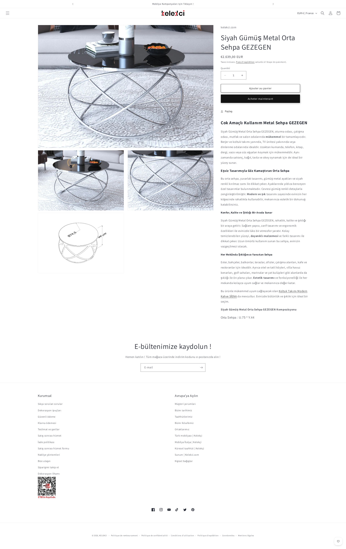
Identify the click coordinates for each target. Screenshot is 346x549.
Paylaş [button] (228, 111)
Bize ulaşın (44, 461)
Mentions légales (246, 535)
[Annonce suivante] (273, 4)
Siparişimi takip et (48, 467)
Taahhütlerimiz (183, 416)
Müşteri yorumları (185, 403)
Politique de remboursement (124, 535)
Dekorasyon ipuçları (49, 410)
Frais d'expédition (245, 62)
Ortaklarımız (182, 429)
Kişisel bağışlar (184, 461)
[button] (8, 13)
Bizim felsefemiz (184, 423)
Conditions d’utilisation (182, 535)
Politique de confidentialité (154, 535)
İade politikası (46, 442)
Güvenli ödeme (47, 416)
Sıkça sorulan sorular (50, 403)
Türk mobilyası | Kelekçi (188, 435)
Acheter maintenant (260, 98)
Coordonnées (228, 535)
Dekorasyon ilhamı (49, 473)
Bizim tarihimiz (183, 410)
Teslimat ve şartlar (48, 429)
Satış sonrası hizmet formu (53, 448)
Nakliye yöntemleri (49, 454)
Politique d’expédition (208, 535)
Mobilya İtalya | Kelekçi (188, 442)
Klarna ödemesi (47, 423)
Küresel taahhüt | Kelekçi (189, 448)
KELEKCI (103, 535)
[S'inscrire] (201, 367)
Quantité (225, 68)
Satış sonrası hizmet (49, 435)
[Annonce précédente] (73, 4)
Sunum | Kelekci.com (187, 454)
